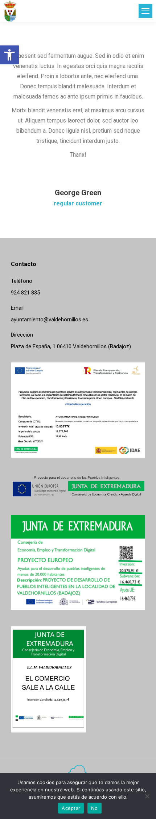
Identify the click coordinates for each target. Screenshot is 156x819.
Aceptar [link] (71, 808)
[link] (9, 54)
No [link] (94, 808)
